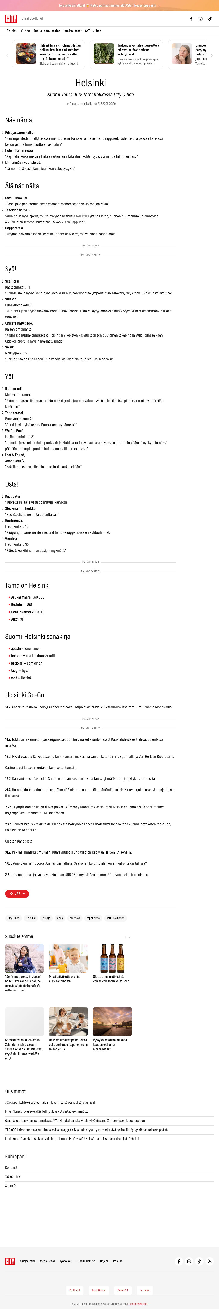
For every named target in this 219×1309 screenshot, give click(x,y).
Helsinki (31, 918)
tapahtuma (93, 918)
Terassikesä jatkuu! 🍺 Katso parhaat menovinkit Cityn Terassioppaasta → (109, 5)
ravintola (75, 918)
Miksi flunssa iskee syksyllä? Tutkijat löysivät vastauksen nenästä (46, 1111)
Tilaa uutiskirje (86, 1261)
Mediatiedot (47, 1261)
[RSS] (209, 1261)
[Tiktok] (210, 19)
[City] (10, 1261)
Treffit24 (145, 1290)
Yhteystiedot (27, 1261)
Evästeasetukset (138, 1304)
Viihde (25, 31)
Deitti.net (11, 1167)
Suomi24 (11, 1186)
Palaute (118, 1261)
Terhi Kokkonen (115, 918)
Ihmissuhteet (72, 31)
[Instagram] (200, 19)
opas (60, 918)
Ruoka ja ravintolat (46, 31)
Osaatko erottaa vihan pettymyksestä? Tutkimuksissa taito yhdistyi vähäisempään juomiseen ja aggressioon (75, 1120)
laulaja (46, 918)
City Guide (13, 918)
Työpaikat (65, 1261)
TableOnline (12, 1176)
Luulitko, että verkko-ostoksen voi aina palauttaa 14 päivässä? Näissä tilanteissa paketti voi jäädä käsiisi (72, 1139)
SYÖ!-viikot (93, 31)
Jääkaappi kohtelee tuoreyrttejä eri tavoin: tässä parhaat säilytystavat (50, 1102)
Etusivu (12, 31)
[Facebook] (191, 19)
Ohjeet (104, 1261)
